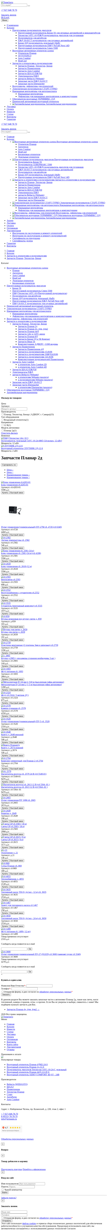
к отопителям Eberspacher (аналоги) (35, 387)
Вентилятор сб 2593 (10, 579)
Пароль (4, 1186)
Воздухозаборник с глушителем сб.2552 (20, 592)
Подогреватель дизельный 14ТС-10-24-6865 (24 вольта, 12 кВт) (31, 441)
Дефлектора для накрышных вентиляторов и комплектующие (47, 96)
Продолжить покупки (11, 1169)
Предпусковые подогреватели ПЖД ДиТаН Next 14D (43, 45)
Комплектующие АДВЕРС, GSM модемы (38, 344)
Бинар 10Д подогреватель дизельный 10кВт (39, 43)
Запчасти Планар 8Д (28, 336)
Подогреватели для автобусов (32, 38)
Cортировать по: (9, 465)
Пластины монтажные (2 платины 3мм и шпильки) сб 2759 (29, 645)
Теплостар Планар (15, 1092)
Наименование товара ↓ (18, 475)
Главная (10, 136)
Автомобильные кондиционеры (60, 104)
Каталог (10, 28)
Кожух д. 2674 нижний (12, 747)
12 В (7, 425)
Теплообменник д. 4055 (12, 879)
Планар (16, 270)
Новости (11, 111)
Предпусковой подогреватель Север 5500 (38, 48)
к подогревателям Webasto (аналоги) (35, 380)
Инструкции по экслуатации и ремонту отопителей (37, 233)
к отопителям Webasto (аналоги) (33, 377)
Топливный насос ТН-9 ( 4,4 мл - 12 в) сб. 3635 (23, 892)
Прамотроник (13, 1089)
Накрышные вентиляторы (30, 94)
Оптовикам (12, 228)
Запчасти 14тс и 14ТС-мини (31, 334)
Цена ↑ (10, 472)
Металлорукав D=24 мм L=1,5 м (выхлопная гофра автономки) (31, 684)
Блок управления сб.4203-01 (14, 485)
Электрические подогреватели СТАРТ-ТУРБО (34, 89)
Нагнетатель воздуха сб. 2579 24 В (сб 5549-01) (23, 774)
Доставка (11, 106)
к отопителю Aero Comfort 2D (32, 364)
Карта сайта (12, 1044)
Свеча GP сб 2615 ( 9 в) (12, 839)
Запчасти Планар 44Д (28, 331)
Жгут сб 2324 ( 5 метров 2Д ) (15, 695)
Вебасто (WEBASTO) (17, 1084)
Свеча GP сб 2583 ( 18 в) (12, 826)
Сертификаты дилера (22, 241)
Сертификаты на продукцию (26, 238)
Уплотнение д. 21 (9, 852)
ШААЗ (10, 1087)
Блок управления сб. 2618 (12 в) (16, 566)
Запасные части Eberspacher (31, 83)
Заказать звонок (8, 15)
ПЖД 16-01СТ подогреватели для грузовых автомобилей (45, 40)
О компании (13, 25)
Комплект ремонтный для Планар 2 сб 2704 (22, 761)
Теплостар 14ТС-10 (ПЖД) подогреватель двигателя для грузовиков (51, 35)
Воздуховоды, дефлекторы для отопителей (32, 86)
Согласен (71, 1228)
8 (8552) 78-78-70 (9, 1116)
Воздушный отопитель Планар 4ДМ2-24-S (27, 1064)
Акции (10, 220)
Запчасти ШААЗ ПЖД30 (30, 73)
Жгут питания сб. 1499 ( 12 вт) (16, 931)
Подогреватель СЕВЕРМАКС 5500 (35, 164)
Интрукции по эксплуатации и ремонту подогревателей (39, 236)
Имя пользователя (9, 1183)
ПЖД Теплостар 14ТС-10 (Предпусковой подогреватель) (39, 293)
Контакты (11, 116)
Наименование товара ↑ (18, 477)
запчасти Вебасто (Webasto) (31, 78)
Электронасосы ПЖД (28, 76)
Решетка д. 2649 (8, 813)
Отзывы (10, 1049)
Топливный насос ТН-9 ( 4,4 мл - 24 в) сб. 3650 (23, 918)
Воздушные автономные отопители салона (33, 50)
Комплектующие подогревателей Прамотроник (41, 359)
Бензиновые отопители (29, 154)
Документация (14, 230)
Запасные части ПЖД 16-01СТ (33, 81)
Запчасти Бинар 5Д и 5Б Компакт (34, 339)
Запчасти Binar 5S (26, 341)
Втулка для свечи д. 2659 (13, 632)
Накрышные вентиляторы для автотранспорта (34, 91)
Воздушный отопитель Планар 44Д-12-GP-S (28, 1072)
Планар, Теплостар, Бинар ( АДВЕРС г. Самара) (29, 414)
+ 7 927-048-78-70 (9, 1114)
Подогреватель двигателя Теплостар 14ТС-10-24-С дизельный (37, 1069)
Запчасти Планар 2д (27, 326)
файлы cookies (29, 1223)
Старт (9, 1094)
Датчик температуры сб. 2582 (15, 540)
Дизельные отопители (28, 157)
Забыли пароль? (8, 1198)
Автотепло (23, 147)
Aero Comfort (24, 58)
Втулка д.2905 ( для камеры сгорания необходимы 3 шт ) (28, 658)
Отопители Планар (27, 53)
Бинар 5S (16, 288)
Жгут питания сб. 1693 (12, 671)
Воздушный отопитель (16, 420)
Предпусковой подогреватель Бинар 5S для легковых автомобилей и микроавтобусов (59, 33)
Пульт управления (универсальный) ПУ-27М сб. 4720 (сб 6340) (31, 527)
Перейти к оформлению (34, 1169)
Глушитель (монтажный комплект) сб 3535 (21, 606)
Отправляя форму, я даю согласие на (38, 992)
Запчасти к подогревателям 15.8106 (35, 352)
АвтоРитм (12, 1097)
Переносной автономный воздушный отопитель (35, 101)
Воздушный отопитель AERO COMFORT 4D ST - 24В (33, 1074)
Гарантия (11, 119)
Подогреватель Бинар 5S (30, 162)
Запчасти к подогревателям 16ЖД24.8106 (38, 354)
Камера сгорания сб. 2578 (13, 708)
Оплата (10, 109)
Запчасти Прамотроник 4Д (31, 349)
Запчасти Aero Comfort (29, 71)
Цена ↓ (10, 470)
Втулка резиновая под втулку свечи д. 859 (21, 619)
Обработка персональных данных (17, 1139)
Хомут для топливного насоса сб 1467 (19, 905)
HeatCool (22, 61)
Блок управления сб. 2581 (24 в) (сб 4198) (21, 553)
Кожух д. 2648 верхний (12, 734)
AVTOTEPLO (24, 55)
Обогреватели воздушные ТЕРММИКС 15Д (33, 99)
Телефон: (6, 988)
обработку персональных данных (55, 992)
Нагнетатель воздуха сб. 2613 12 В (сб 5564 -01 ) (24, 787)
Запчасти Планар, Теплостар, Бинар (35, 66)
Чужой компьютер (13, 1190)
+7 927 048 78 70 (9, 10)
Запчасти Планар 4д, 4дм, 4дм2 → (23, 1009)
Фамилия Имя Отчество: (13, 985)
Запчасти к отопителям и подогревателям (32, 63)
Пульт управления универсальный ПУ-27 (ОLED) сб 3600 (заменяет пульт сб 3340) (41, 954)
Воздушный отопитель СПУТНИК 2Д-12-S (22, 448)
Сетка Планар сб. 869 (11, 866)
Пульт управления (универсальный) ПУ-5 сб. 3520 (25, 721)
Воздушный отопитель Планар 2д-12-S (25, 1067)
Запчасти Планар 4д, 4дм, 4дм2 (33, 329)
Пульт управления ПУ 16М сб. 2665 (18, 800)
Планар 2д (10, 430)
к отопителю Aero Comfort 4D (32, 367)
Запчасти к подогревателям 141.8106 (35, 357)
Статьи (10, 114)
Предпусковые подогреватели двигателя (31, 30)
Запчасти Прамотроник (29, 68)
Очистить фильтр (9, 433)
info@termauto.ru (9, 1119)
